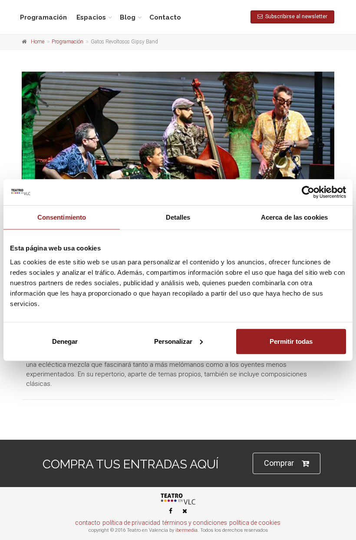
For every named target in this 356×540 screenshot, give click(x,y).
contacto (87, 522)
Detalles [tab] (178, 217)
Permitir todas (291, 341)
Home (37, 42)
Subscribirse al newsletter (295, 16)
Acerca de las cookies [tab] (294, 217)
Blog (127, 17)
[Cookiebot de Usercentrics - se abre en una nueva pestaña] (308, 192)
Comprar (279, 463)
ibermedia (186, 530)
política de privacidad (131, 522)
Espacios (91, 17)
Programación (43, 17)
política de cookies (254, 522)
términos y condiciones (194, 522)
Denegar (65, 341)
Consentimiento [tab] (61, 217)
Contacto (165, 17)
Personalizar (173, 341)
